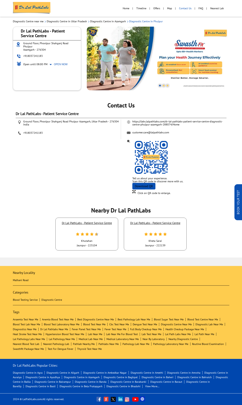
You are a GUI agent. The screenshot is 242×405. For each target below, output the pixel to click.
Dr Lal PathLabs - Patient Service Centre (87, 223)
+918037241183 (33, 56)
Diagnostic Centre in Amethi (147, 372)
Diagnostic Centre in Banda (90, 381)
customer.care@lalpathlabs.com (150, 132)
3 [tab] (167, 86)
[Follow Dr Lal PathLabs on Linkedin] (121, 399)
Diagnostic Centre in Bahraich (194, 377)
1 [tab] (160, 86)
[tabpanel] (158, 58)
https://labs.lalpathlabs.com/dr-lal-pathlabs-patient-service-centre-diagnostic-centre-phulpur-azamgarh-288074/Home (177, 123)
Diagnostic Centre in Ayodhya (43, 377)
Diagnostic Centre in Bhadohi (123, 386)
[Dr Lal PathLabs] (32, 8)
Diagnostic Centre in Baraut (166, 381)
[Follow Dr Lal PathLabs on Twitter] (113, 399)
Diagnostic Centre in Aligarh (63, 372)
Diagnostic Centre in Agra (28, 372)
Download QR (144, 186)
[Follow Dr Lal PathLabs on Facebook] (99, 399)
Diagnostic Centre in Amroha (183, 372)
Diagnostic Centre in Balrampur (53, 381)
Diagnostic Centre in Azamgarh (82, 377)
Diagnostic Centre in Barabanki (128, 381)
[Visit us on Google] (106, 399)
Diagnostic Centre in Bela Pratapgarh (81, 386)
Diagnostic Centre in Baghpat (121, 377)
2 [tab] (164, 86)
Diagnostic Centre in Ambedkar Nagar (105, 372)
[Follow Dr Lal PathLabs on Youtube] (135, 399)
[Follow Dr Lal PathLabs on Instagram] (128, 399)
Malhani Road (21, 280)
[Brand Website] (143, 399)
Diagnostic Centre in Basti (41, 386)
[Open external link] (238, 219)
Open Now (60, 64)
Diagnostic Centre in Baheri (157, 377)
